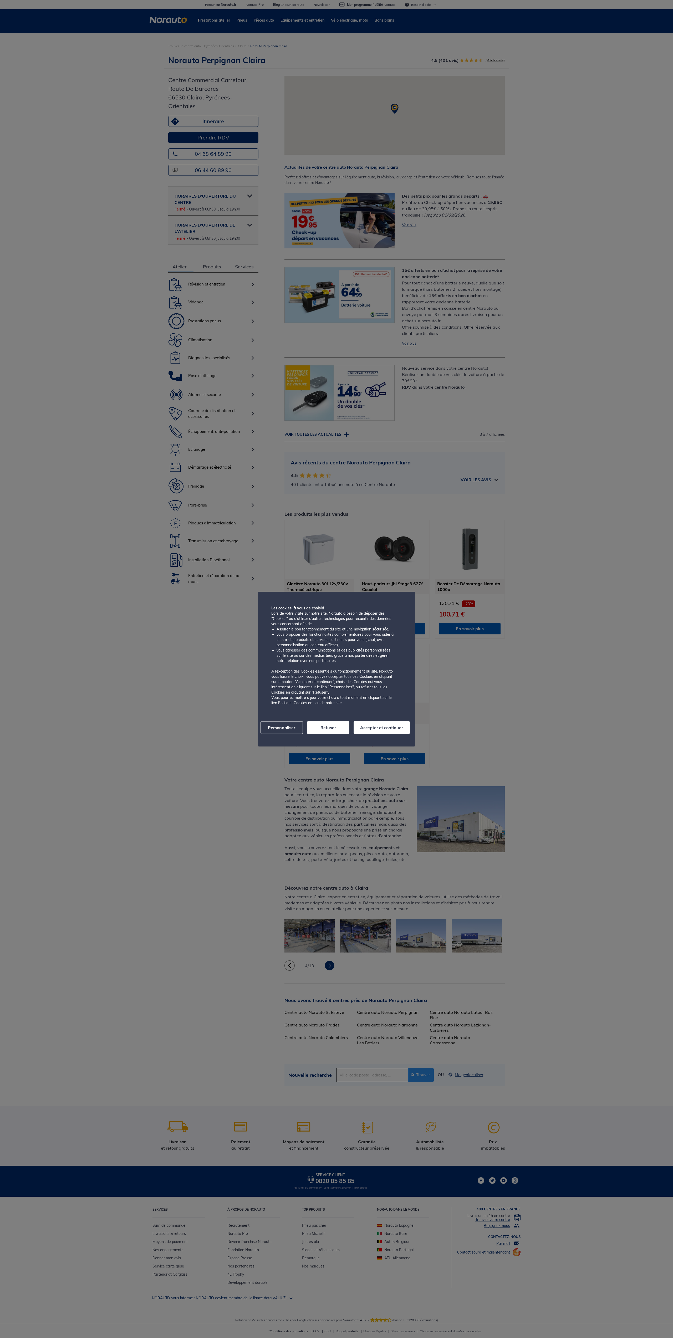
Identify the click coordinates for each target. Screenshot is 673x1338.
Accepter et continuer (381, 727)
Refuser (328, 727)
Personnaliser (281, 727)
